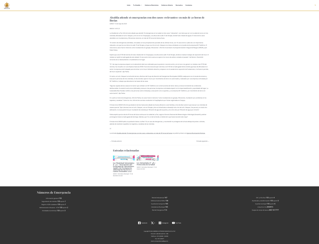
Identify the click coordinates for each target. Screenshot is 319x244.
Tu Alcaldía (136, 5)
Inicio (128, 5)
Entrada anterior (116, 141)
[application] (141, 5)
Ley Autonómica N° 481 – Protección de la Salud (146, 164)
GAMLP (112, 24)
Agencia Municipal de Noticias (195, 133)
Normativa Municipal (123, 174)
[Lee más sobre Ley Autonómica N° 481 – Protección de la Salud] (147, 158)
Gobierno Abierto (167, 5)
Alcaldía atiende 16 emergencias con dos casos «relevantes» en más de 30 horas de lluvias (144, 133)
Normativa (179, 5)
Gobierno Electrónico (152, 5)
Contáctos (188, 5)
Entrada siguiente (202, 141)
